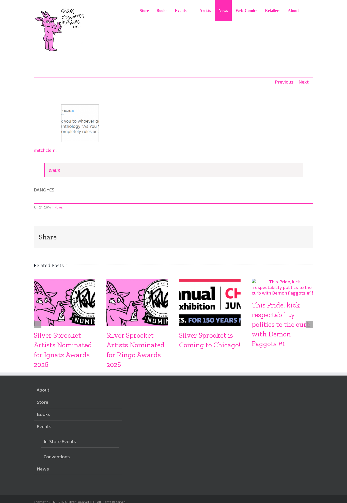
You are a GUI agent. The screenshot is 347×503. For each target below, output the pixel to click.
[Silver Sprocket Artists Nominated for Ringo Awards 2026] (137, 281)
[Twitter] (147, 478)
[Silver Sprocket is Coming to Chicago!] (210, 281)
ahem (54, 170)
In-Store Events (60, 441)
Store (42, 402)
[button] (308, 10)
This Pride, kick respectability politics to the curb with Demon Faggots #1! (281, 324)
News (59, 207)
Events (44, 426)
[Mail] (155, 478)
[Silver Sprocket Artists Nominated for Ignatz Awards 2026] (64, 281)
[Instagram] (132, 478)
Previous (284, 82)
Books (43, 414)
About (43, 390)
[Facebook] (139, 478)
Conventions (57, 456)
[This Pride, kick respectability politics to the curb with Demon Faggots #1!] (282, 281)
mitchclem (45, 150)
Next (303, 82)
